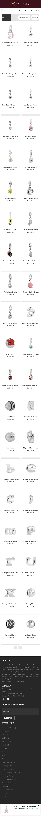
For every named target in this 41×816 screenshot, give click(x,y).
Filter (5, 17)
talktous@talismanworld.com (12, 694)
